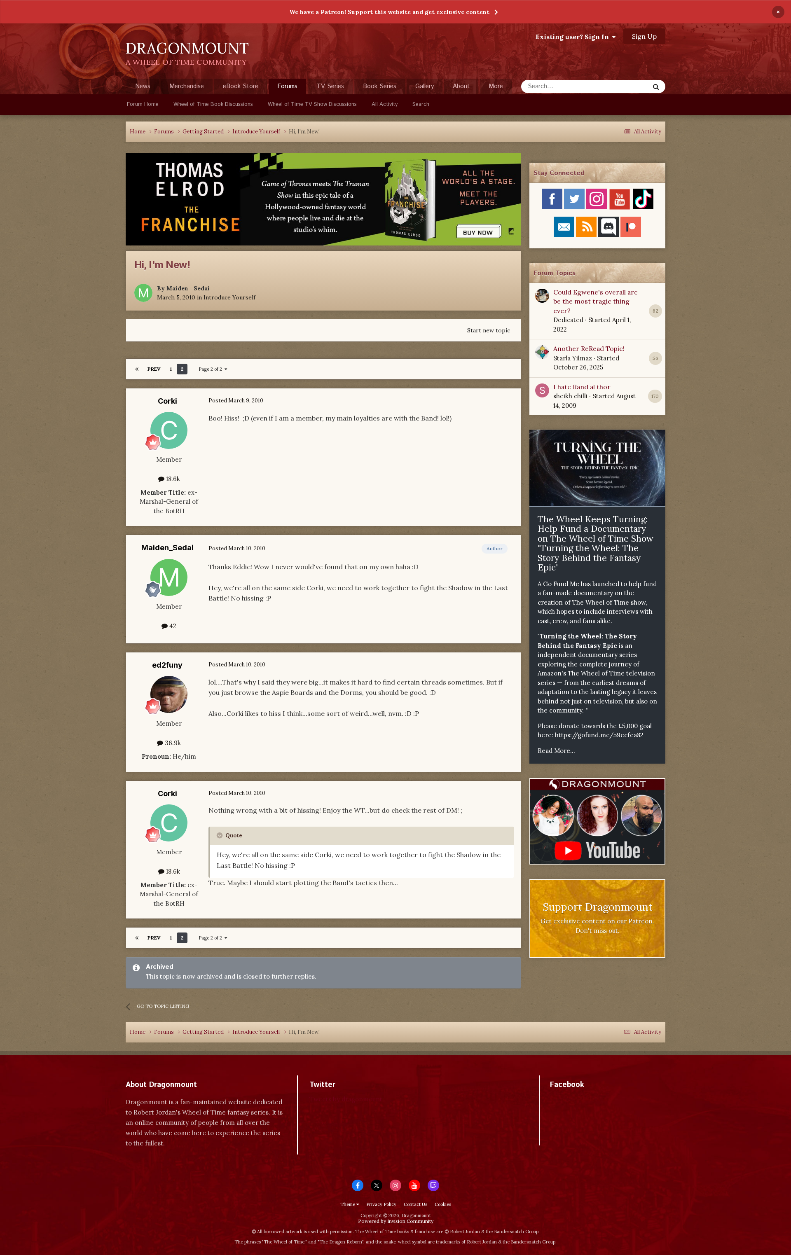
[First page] (137, 369)
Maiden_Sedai (188, 288)
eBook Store (240, 86)
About (461, 86)
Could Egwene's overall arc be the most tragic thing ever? (595, 301)
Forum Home (143, 104)
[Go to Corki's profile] (168, 430)
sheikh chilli (570, 396)
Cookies (443, 1204)
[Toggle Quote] (220, 835)
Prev (154, 369)
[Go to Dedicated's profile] (542, 296)
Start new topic (488, 330)
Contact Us (415, 1204)
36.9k (172, 743)
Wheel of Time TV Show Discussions (312, 104)
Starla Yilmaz (572, 358)
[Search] (655, 86)
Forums (287, 86)
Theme (348, 1204)
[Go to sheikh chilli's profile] (542, 390)
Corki (167, 401)
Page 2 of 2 (212, 369)
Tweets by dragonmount (345, 1099)
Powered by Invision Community (395, 1221)
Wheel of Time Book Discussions (213, 104)
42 (172, 626)
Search (420, 104)
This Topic (624, 86)
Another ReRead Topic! (589, 348)
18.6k (172, 479)
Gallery (424, 86)
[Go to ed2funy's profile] (168, 694)
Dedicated (568, 320)
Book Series (379, 86)
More (496, 86)
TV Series (330, 86)
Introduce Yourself (229, 297)
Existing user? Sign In (574, 37)
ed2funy (167, 665)
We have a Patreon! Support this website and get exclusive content (389, 12)
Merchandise (186, 86)
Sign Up (644, 36)
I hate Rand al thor (582, 387)
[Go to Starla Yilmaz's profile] (542, 352)
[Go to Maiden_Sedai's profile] (143, 293)
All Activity (385, 104)
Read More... (556, 751)
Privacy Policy (381, 1204)
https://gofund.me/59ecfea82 (599, 735)
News (142, 86)
